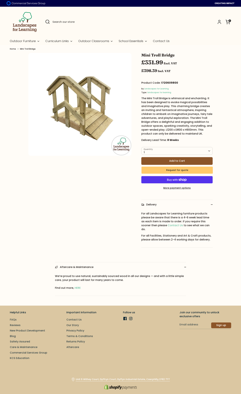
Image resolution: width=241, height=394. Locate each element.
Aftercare (72, 347)
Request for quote (177, 170)
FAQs (13, 319)
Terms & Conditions (79, 336)
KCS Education (19, 358)
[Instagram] (131, 318)
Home (13, 48)
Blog (13, 336)
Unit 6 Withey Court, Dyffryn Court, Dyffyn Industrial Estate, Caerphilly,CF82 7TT (123, 379)
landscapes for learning (159, 92)
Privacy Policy (75, 330)
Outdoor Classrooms (94, 41)
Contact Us (161, 41)
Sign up (221, 325)
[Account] (219, 22)
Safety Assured (20, 341)
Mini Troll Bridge (28, 48)
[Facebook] (125, 318)
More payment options (177, 188)
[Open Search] (47, 21)
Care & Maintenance (23, 347)
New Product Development (27, 330)
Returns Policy (75, 341)
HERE (78, 288)
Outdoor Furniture (23, 41)
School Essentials (131, 41)
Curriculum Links (57, 41)
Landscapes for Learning (156, 88)
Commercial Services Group (28, 353)
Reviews (15, 325)
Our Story (72, 325)
